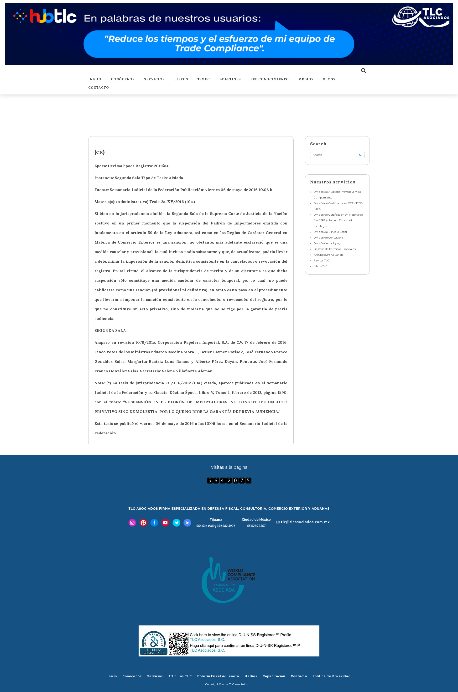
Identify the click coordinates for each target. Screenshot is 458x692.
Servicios (154, 79)
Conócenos (123, 79)
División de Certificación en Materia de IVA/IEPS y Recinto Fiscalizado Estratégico (338, 220)
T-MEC (204, 79)
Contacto (98, 88)
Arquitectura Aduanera (329, 254)
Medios (305, 79)
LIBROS (181, 79)
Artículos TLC (180, 676)
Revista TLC (321, 260)
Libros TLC (321, 266)
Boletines (230, 79)
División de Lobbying (327, 243)
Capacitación (274, 676)
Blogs (329, 79)
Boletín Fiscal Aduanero (218, 676)
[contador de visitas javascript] (229, 480)
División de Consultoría (328, 237)
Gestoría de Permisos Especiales (335, 249)
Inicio (94, 79)
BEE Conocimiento (269, 79)
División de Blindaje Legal (330, 232)
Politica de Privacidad (331, 676)
